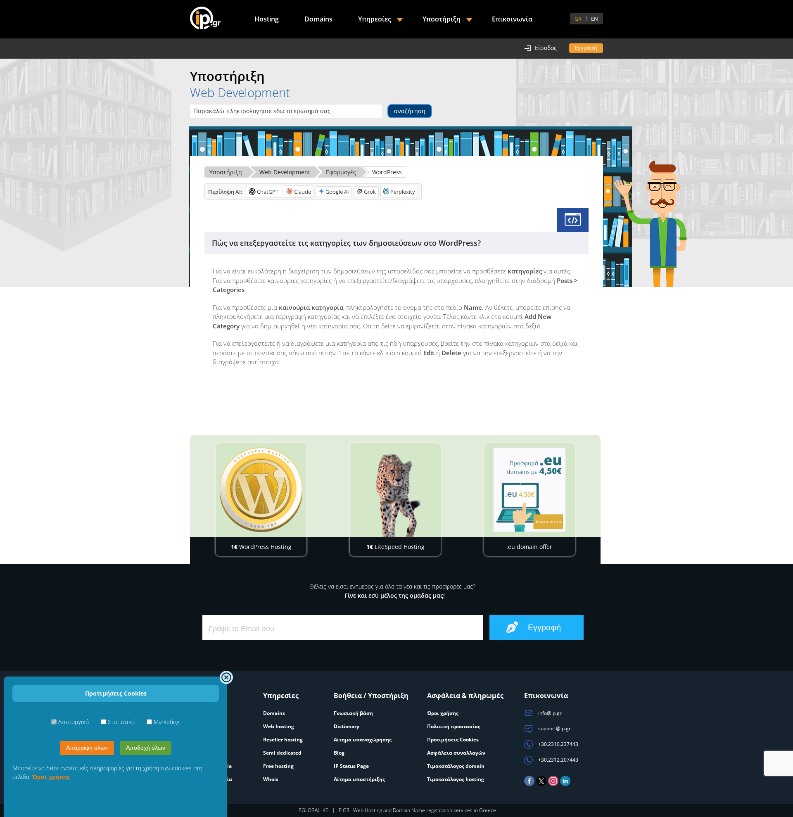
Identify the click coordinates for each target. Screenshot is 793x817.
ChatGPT (267, 191)
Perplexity (402, 191)
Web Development (284, 172)
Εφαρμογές (341, 172)
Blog (339, 752)
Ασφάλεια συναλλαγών (456, 752)
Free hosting (278, 766)
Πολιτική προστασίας (453, 726)
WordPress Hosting (261, 547)
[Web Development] (573, 220)
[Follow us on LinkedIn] (565, 784)
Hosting (266, 19)
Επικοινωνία (512, 19)
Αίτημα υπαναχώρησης (363, 739)
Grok (370, 191)
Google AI (337, 191)
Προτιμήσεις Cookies (453, 739)
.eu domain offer (529, 547)
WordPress (387, 172)
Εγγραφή (586, 47)
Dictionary (346, 726)
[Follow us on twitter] (541, 784)
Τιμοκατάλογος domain (455, 766)
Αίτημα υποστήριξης (359, 779)
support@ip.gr (554, 728)
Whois (270, 779)
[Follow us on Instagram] (553, 784)
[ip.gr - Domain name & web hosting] (205, 19)
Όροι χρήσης (442, 713)
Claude (302, 191)
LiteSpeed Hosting (395, 547)
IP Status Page (351, 766)
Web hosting (278, 726)
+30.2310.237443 (557, 744)
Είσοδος (546, 48)
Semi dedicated (282, 752)
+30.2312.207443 (557, 759)
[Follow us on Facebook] (529, 784)
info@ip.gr (549, 713)
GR (578, 18)
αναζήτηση (409, 111)
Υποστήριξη (225, 172)
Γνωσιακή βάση (353, 713)
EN (594, 18)
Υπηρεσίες (374, 19)
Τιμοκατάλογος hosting (455, 779)
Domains (318, 19)
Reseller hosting (283, 739)
